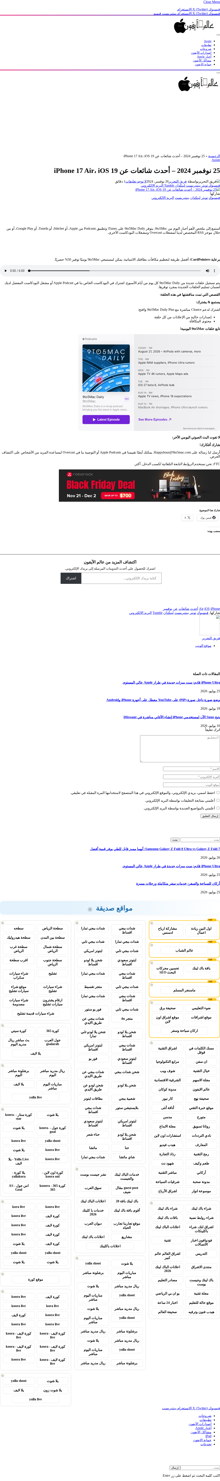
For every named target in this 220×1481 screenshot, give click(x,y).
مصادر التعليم (167, 1280)
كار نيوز (167, 1098)
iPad (208, 1436)
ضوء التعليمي (201, 1008)
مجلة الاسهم (201, 1080)
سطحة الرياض (52, 928)
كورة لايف (53, 1216)
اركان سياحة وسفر (184, 1030)
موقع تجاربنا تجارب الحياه (126, 1225)
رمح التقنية (201, 1154)
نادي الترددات (201, 1135)
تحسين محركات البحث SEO (167, 970)
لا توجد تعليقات (135, 181)
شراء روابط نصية (201, 1218)
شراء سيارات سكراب (18, 975)
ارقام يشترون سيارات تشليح (53, 1002)
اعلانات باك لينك (93, 1237)
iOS (207, 609)
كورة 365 (52, 1031)
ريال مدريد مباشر (127, 1286)
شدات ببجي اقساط (127, 930)
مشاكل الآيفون (202, 60)
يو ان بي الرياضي (167, 1293)
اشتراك (71, 578)
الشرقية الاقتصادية (167, 1080)
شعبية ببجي (127, 1098)
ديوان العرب (93, 1223)
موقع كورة (35, 1279)
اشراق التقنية (167, 1048)
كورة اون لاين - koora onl (52, 1174)
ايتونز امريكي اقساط (93, 1047)
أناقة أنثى (167, 1108)
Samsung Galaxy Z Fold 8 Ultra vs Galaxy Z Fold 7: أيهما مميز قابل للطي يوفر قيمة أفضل (155, 849)
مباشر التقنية (167, 1172)
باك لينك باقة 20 (127, 1201)
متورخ (201, 1117)
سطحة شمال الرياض (52, 949)
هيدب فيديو (167, 1145)
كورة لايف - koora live (52, 1335)
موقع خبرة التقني (201, 1108)
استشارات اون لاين (167, 1135)
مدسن (167, 1117)
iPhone (215, 609)
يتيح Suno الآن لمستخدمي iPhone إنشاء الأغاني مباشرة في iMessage (172, 717)
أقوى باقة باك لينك (127, 1210)
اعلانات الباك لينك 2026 (167, 1269)
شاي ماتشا (127, 1157)
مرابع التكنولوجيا (167, 1061)
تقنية (167, 1240)
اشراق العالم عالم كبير (167, 1256)
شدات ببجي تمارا (93, 928)
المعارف (201, 1145)
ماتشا (93, 1148)
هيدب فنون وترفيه (201, 1312)
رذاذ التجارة (167, 1154)
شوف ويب (167, 1071)
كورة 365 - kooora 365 (53, 1187)
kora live (18, 1207)
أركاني (201, 1172)
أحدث (194, 609)
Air (201, 609)
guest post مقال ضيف (127, 1190)
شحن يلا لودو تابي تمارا (93, 1034)
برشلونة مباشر (93, 1273)
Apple (207, 41)
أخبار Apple (204, 56)
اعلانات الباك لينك (167, 1227)
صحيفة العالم (167, 1312)
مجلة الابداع (167, 1126)
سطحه (18, 928)
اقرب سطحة (18, 960)
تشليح (53, 973)
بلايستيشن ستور (127, 1108)
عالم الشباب (184, 950)
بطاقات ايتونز (93, 1098)
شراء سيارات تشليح (52, 989)
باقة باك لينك (201, 968)
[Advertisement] (110, 124)
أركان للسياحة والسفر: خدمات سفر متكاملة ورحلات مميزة (178, 883)
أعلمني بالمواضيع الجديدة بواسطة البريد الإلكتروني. (179, 808)
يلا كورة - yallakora (19, 1174)
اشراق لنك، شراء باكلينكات (201, 1229)
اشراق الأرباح (167, 1191)
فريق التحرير (178, 181)
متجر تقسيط (93, 987)
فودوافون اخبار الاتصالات (201, 1242)
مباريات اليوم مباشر (127, 1275)
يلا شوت (127, 1263)
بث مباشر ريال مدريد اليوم (18, 1042)
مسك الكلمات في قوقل (201, 1050)
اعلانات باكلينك (110, 1246)
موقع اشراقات (201, 1017)
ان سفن (201, 1061)
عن (175, 609)
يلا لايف (36, 1053)
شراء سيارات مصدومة (18, 1002)
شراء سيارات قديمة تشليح (35, 1013)
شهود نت (167, 1163)
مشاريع (127, 1237)
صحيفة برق (168, 1008)
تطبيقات (206, 45)
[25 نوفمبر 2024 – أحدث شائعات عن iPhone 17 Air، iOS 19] (177, 189)
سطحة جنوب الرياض (52, 962)
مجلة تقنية (201, 1293)
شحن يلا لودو (127, 1085)
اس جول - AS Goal (19, 1187)
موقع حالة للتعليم (201, 1302)
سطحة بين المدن (53, 937)
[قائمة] (218, 34)
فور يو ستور (93, 1009)
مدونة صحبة (201, 1182)
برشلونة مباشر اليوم (18, 1073)
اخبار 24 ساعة (167, 1302)
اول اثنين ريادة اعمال (201, 930)
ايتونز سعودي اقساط (127, 962)
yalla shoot (93, 1263)
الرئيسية (214, 156)
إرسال (175, 1467)
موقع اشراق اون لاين (167, 1019)
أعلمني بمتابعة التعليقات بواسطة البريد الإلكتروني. (180, 800)
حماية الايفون (203, 64)
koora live (18, 1141)
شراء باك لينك (201, 1208)
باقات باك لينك (167, 1218)
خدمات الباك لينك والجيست (127, 1176)
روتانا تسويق (201, 1126)
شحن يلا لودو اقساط (93, 962)
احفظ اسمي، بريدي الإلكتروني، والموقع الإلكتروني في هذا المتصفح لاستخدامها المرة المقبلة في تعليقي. (142, 793)
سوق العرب (93, 1188)
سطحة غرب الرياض (18, 949)
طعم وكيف (201, 1163)
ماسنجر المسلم (184, 990)
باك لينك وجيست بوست (201, 1282)
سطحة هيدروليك (18, 937)
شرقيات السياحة (167, 1182)
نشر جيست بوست (93, 1174)
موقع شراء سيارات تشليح (19, 989)
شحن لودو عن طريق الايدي (93, 1087)
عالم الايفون (201, 1089)
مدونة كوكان (167, 1089)
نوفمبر (167, 609)
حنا (127, 1148)
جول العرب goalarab (52, 1042)
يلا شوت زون (52, 1390)
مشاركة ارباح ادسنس (167, 930)
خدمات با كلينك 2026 (93, 1212)
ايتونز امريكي (93, 951)
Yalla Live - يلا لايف (18, 1161)
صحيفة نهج (201, 1098)
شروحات (205, 49)
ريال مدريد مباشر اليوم (52, 1073)
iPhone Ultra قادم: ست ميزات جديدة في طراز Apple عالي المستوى (171, 682)
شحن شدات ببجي (127, 1072)
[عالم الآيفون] (194, 33)
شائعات (184, 609)
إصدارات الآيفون (201, 52)
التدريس (201, 1253)
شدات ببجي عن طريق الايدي (93, 1020)
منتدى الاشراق (201, 1267)
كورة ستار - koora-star (18, 1116)
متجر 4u (127, 1018)
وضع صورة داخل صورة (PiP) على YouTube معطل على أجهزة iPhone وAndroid (163, 700)
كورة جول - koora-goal (52, 1129)
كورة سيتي (18, 1031)
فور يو (93, 1058)
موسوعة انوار (201, 1191)
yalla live (35, 1097)
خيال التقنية (201, 1071)
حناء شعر (93, 1134)
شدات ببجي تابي (93, 941)
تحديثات (205, 1444)
